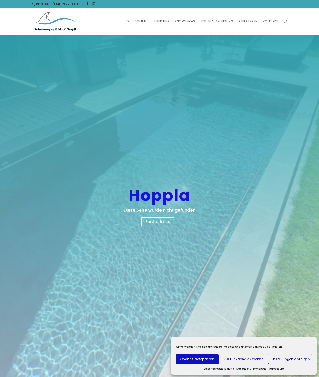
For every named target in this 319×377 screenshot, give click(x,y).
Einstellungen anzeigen (290, 359)
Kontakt (270, 21)
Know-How (185, 21)
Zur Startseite (157, 221)
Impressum (276, 368)
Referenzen (248, 21)
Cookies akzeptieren (197, 359)
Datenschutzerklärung (219, 368)
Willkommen (138, 21)
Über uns (161, 21)
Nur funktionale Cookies (243, 359)
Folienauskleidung (217, 21)
